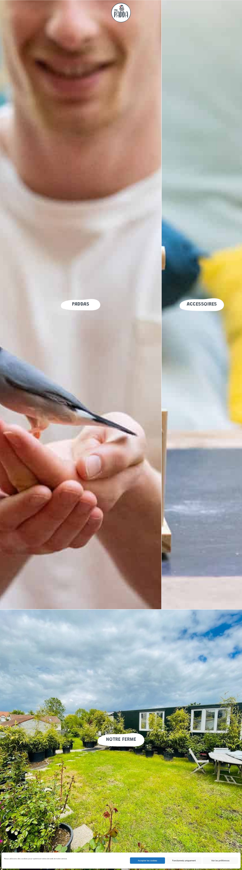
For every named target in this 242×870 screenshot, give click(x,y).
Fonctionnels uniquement (184, 860)
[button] (80, 305)
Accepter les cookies (147, 860)
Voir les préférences (220, 860)
